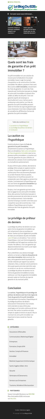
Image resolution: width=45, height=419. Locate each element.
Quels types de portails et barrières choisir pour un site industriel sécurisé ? (30, 30)
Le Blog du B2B (27, 413)
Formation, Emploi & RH (17, 346)
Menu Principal (15, 2)
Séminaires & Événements (18, 375)
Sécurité (12, 371)
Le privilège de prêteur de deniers (21, 128)
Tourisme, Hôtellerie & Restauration (21, 385)
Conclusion (13, 130)
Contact (17, 410)
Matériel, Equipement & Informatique (22, 361)
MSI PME (32, 394)
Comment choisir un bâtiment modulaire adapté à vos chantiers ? (14, 30)
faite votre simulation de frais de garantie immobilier (22, 152)
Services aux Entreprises (17, 380)
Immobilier (11, 59)
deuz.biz (13, 398)
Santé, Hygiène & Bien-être (18, 366)
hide (27, 122)
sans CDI (11, 238)
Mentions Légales (25, 410)
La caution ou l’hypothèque (18, 125)
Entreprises (13, 341)
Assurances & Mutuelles (17, 332)
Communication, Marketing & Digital (21, 336)
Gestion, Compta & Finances (18, 351)
